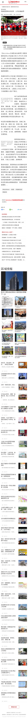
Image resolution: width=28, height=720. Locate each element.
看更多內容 (14, 707)
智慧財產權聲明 (22, 714)
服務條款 (4, 714)
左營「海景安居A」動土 (8, 384)
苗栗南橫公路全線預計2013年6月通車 (11, 216)
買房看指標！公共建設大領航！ (9, 234)
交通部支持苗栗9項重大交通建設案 (10, 225)
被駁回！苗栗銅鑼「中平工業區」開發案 (12, 227)
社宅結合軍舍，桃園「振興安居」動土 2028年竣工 (8, 395)
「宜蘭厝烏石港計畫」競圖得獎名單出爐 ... (10, 6)
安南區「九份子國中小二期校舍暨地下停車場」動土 (8, 419)
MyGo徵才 (18, 712)
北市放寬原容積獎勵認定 (8, 518)
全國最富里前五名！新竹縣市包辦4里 (11, 251)
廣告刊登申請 (15, 714)
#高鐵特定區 (19, 189)
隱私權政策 (9, 714)
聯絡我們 (9, 712)
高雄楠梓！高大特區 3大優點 (9, 237)
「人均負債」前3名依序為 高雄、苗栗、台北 (13, 222)
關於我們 (13, 712)
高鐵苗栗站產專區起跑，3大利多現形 (11, 219)
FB (3, 209)
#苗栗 (12, 189)
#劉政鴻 (5, 192)
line (12, 209)
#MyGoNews (6, 189)
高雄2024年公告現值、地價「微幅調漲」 (12, 248)
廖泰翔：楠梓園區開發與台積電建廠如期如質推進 (14, 245)
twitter (20, 209)
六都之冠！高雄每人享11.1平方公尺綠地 (12, 243)
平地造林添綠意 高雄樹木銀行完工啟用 (11, 240)
